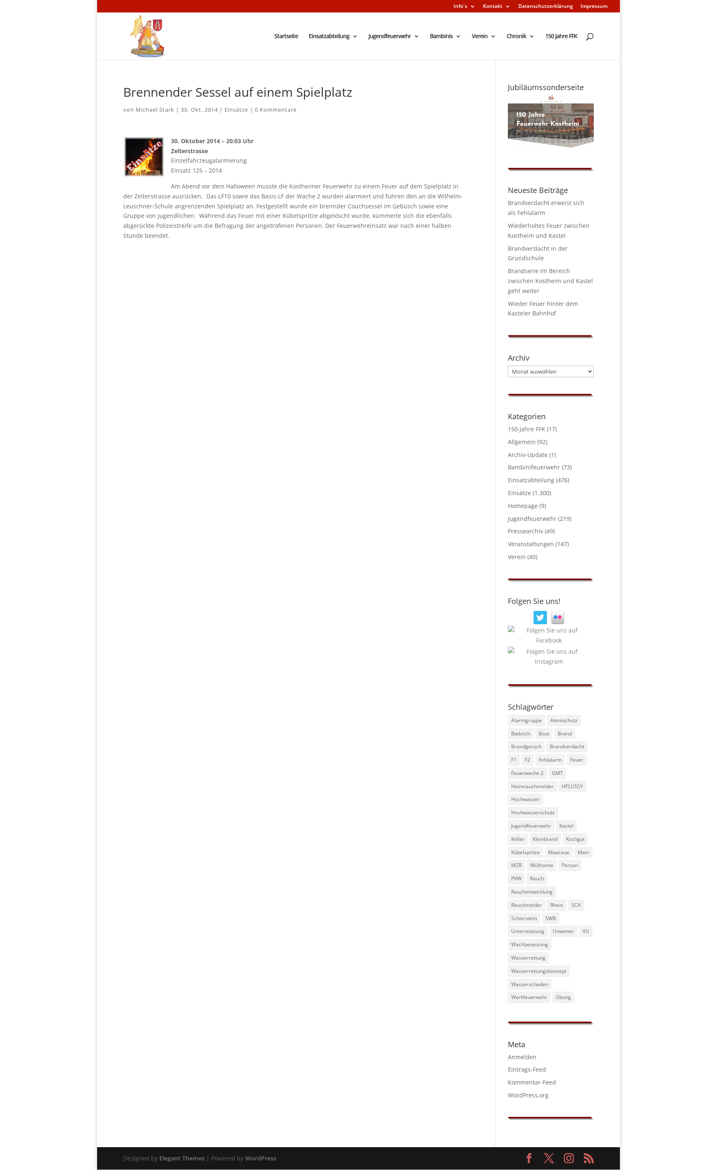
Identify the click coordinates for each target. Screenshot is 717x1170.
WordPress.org (528, 1095)
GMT (557, 773)
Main (583, 852)
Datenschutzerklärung (545, 7)
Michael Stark (155, 109)
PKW (516, 878)
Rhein (556, 905)
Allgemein (522, 442)
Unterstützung (527, 931)
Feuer (576, 759)
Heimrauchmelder (532, 786)
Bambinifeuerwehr (534, 467)
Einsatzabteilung (329, 36)
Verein (480, 36)
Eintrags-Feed (527, 1069)
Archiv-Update (528, 455)
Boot (544, 733)
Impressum (593, 7)
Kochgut (575, 839)
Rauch (537, 878)
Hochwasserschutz (533, 812)
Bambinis (441, 36)
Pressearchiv (525, 531)
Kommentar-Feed (532, 1082)
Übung (563, 997)
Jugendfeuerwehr (389, 36)
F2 (527, 759)
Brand (565, 733)
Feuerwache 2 (527, 773)
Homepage (523, 506)
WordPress (260, 1158)
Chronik (516, 36)
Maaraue (558, 852)
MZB (516, 865)
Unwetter (563, 931)
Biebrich (520, 733)
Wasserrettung (528, 957)
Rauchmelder (526, 905)
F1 (514, 759)
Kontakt (492, 7)
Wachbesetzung (529, 944)
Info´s (460, 7)
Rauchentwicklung (532, 891)
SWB (550, 918)
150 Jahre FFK (561, 36)
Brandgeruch (526, 746)
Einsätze (236, 109)
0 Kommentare (276, 109)
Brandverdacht (567, 746)
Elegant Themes (182, 1158)
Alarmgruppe (526, 720)
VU (586, 931)
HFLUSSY (572, 786)
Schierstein (524, 918)
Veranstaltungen (531, 544)
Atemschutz (564, 720)
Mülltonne (542, 865)
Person (570, 865)
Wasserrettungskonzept (538, 971)
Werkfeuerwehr (529, 997)
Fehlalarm (550, 759)
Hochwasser (525, 799)
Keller (517, 839)
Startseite (286, 36)
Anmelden (522, 1057)
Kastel (566, 825)
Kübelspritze (525, 852)
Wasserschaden (529, 984)
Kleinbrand (545, 839)
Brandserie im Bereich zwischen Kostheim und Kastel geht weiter (550, 281)
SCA (576, 905)
